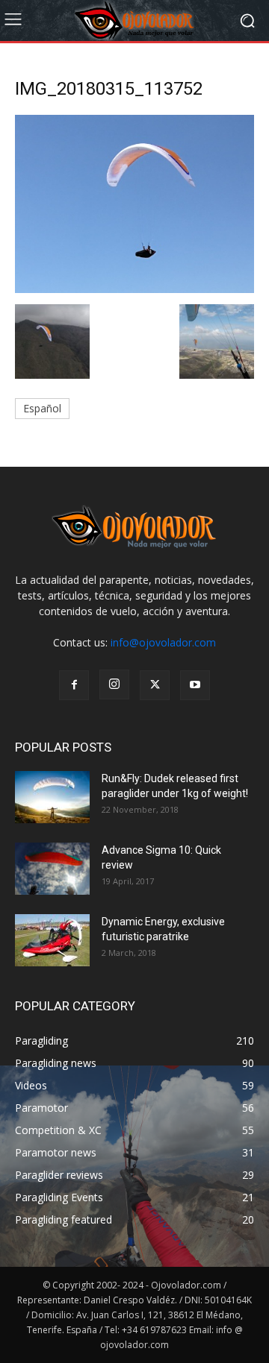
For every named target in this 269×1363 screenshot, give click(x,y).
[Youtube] (195, 685)
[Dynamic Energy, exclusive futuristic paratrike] (52, 940)
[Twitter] (155, 685)
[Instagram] (114, 684)
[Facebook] (74, 685)
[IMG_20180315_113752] (134, 289)
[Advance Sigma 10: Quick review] (52, 869)
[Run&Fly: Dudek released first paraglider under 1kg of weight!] (52, 797)
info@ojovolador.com (163, 642)
